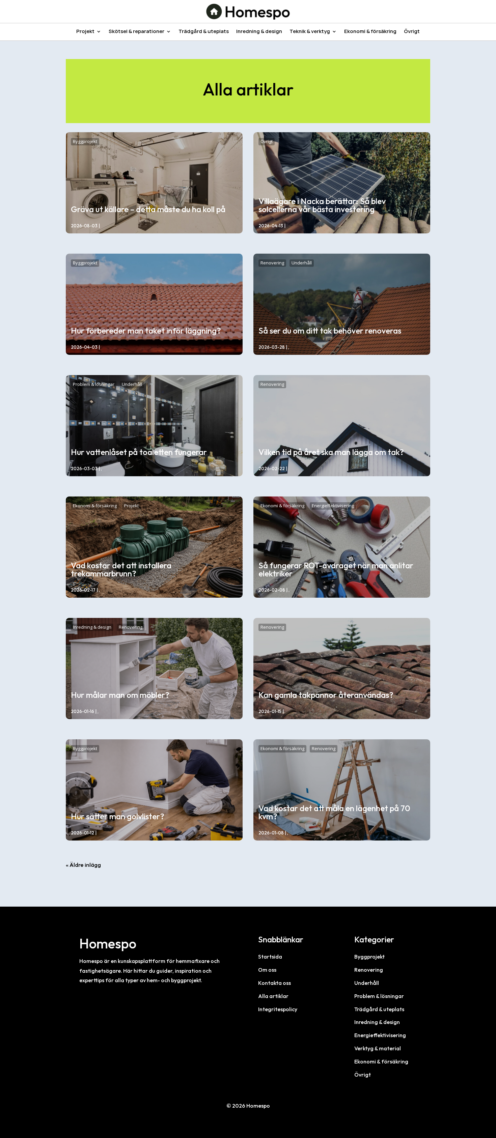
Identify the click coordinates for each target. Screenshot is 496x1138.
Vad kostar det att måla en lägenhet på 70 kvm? (334, 812)
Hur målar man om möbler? (120, 695)
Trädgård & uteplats (203, 32)
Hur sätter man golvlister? (117, 816)
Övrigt (412, 32)
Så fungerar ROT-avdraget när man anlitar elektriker (335, 569)
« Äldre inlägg (83, 864)
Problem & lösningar (93, 384)
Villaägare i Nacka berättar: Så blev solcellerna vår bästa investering (322, 205)
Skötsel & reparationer (136, 32)
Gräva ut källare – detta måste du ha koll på (148, 209)
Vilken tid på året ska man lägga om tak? (331, 452)
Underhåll (302, 263)
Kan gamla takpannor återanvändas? (325, 695)
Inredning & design (259, 32)
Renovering (272, 263)
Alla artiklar (273, 996)
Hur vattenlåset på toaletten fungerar (139, 452)
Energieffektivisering (333, 506)
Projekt (85, 32)
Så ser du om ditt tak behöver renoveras (329, 330)
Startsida (270, 956)
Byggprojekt (85, 141)
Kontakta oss (274, 982)
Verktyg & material (377, 1048)
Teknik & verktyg (310, 32)
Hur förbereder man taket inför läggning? (146, 330)
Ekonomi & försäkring (370, 32)
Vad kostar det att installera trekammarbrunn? (121, 569)
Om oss (267, 969)
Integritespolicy (277, 1009)
